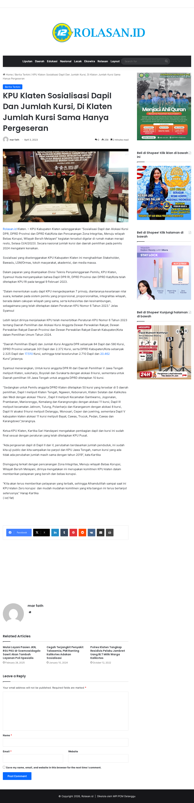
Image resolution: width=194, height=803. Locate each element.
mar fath (14, 139)
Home (9, 74)
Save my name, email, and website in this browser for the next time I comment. (53, 767)
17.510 (29, 354)
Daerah (39, 61)
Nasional (65, 61)
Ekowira (89, 61)
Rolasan (103, 61)
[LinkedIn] (55, 532)
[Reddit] (82, 532)
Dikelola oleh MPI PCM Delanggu (116, 796)
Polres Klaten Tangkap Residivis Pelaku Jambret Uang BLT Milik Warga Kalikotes (107, 652)
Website (73, 751)
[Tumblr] (64, 532)
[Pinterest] (73, 532)
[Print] (109, 532)
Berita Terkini (22, 74)
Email (7, 751)
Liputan (27, 61)
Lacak (78, 61)
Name (7, 735)
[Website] (30, 612)
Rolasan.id (10, 229)
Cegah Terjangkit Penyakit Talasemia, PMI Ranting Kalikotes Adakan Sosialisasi (65, 652)
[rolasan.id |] (97, 31)
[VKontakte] (91, 532)
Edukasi (52, 61)
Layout (115, 61)
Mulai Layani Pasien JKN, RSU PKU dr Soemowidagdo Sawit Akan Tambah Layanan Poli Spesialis (22, 652)
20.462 (105, 354)
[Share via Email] (100, 532)
